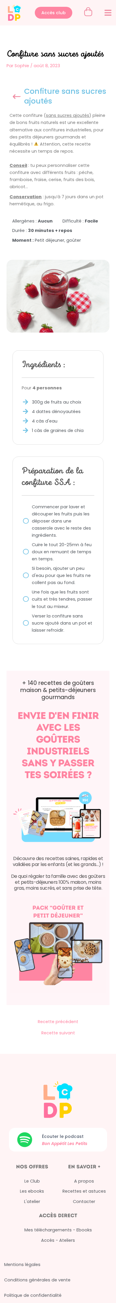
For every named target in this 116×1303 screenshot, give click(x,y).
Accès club (53, 13)
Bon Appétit (55, 1143)
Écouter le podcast (63, 1136)
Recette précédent (58, 1022)
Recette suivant (58, 1033)
